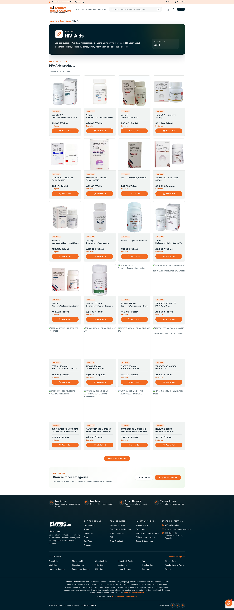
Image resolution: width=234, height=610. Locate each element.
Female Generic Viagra (174, 565)
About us (102, 9)
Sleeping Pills (101, 561)
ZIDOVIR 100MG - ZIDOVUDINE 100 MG (95, 367)
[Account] (173, 9)
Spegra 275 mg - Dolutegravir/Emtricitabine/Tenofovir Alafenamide (99, 305)
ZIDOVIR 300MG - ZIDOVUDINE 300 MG (130, 367)
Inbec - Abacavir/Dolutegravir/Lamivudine (65, 304)
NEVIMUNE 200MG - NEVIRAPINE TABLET (164, 430)
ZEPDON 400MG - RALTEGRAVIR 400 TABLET (64, 367)
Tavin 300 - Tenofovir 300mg (165, 116)
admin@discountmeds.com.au (124, 596)
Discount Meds (89, 605)
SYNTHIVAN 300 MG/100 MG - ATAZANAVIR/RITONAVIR (65, 430)
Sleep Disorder (124, 569)
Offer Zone (100, 565)
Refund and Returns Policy (147, 533)
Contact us (88, 533)
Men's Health (77, 561)
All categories (144, 477)
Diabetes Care (78, 565)
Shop (181, 9)
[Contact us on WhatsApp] (228, 602)
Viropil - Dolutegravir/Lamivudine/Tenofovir (99, 116)
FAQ (111, 537)
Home (51, 21)
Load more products (117, 458)
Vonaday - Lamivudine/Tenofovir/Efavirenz (65, 241)
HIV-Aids (56, 111)
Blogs (170, 2)
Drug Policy (141, 529)
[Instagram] (183, 605)
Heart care (146, 569)
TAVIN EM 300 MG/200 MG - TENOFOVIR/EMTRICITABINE (134, 430)
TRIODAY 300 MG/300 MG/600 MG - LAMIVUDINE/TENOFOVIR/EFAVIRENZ (168, 367)
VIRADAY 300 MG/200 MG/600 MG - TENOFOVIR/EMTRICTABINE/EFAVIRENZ (168, 305)
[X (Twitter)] (178, 605)
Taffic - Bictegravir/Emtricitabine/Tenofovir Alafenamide (168, 242)
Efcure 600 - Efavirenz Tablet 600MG (62, 179)
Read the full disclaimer (134, 593)
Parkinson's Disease (81, 569)
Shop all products (166, 477)
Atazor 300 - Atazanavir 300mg (166, 179)
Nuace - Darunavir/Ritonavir (133, 178)
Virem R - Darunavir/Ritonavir (130, 116)
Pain (143, 561)
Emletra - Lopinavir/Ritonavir (134, 240)
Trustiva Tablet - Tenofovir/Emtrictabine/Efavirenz (134, 304)
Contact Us (181, 2)
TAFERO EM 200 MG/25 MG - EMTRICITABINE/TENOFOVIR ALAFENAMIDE (99, 430)
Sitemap (87, 545)
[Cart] (167, 9)
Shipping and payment (145, 537)
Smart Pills (53, 561)
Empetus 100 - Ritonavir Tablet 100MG (97, 179)
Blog (86, 537)
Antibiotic (122, 565)
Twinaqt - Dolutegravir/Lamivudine (97, 241)
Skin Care (99, 569)
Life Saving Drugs (63, 21)
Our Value (88, 541)
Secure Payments (117, 525)
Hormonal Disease (57, 569)
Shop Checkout (116, 541)
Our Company (90, 525)
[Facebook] (172, 605)
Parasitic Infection (126, 561)
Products (80, 9)
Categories (91, 9)
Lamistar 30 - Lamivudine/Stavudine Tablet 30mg (65, 116)
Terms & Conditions (144, 541)
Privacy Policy (142, 525)
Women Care (170, 561)
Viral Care (53, 565)
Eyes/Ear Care (147, 565)
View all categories (177, 557)
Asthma (168, 569)
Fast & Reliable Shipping (120, 529)
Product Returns (117, 533)
